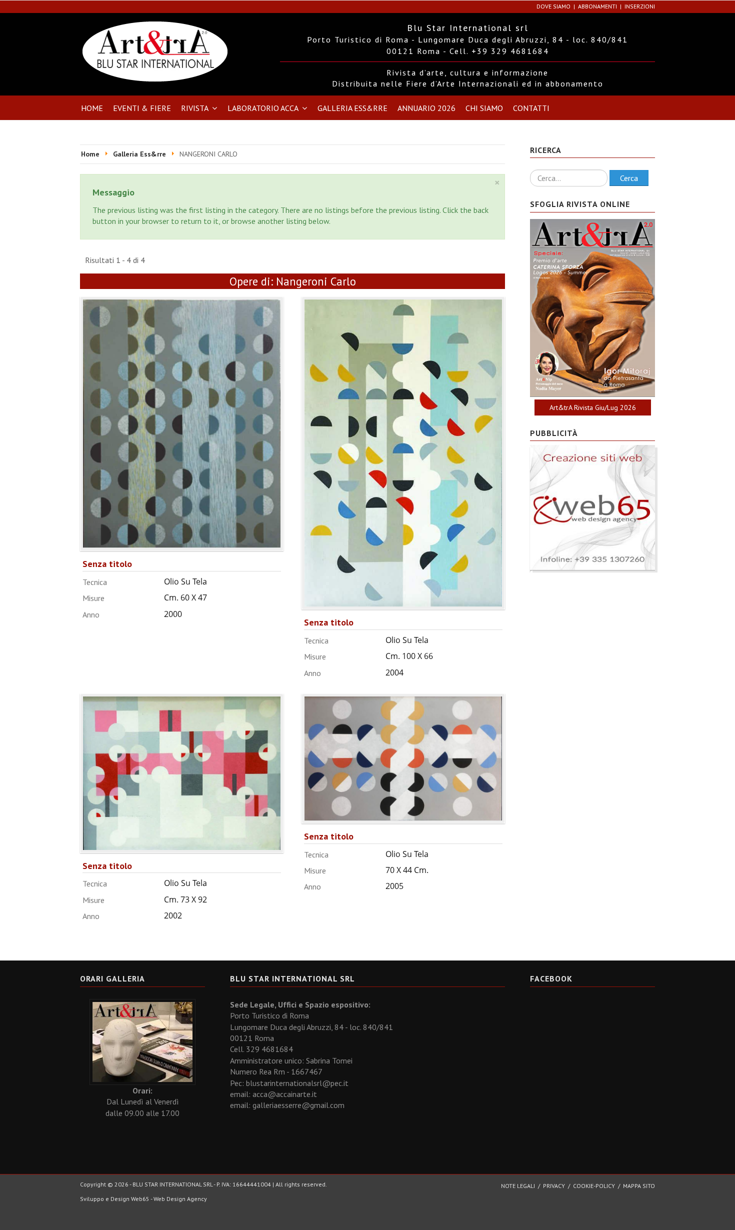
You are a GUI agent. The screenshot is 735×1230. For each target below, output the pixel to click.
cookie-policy (594, 1186)
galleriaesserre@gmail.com (298, 1105)
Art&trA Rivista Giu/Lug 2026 (593, 407)
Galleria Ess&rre (353, 108)
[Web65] (592, 507)
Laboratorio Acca (263, 108)
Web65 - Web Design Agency (169, 1198)
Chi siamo (484, 108)
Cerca (629, 178)
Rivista (194, 108)
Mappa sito (639, 1186)
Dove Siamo (553, 6)
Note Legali (518, 1186)
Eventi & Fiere (142, 108)
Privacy (554, 1186)
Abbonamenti (597, 6)
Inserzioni (639, 6)
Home (92, 108)
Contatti (531, 108)
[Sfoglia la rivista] (592, 308)
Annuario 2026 (427, 108)
